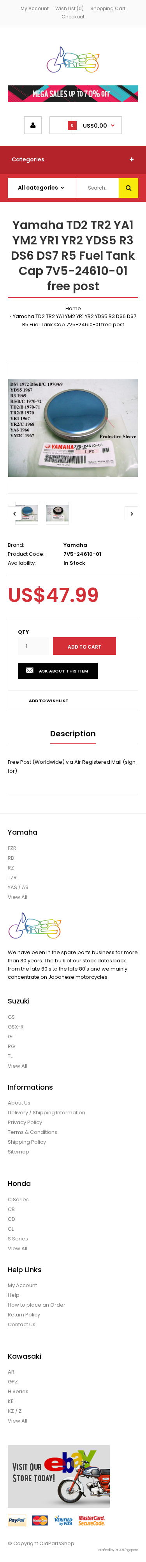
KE (11, 1401)
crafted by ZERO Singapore (118, 1550)
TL (10, 1056)
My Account (35, 8)
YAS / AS (18, 887)
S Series (18, 1238)
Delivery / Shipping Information (46, 1112)
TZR (12, 877)
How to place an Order (36, 1305)
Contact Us (21, 1324)
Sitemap (18, 1151)
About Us (19, 1102)
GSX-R (16, 1026)
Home (73, 308)
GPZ (13, 1381)
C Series (18, 1199)
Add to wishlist (49, 701)
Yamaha (75, 545)
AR (11, 1372)
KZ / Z (15, 1411)
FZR (12, 848)
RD (11, 858)
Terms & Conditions (32, 1132)
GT (11, 1036)
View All (17, 897)
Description (73, 733)
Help (13, 1295)
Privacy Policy (25, 1122)
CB (11, 1209)
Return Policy (24, 1314)
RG (11, 1046)
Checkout (73, 16)
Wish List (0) (69, 8)
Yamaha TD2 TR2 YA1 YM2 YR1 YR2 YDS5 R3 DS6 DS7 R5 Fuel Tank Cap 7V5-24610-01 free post (74, 320)
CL (11, 1229)
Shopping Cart (107, 8)
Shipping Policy (27, 1142)
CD (11, 1219)
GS (11, 1017)
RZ (11, 867)
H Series (18, 1391)
